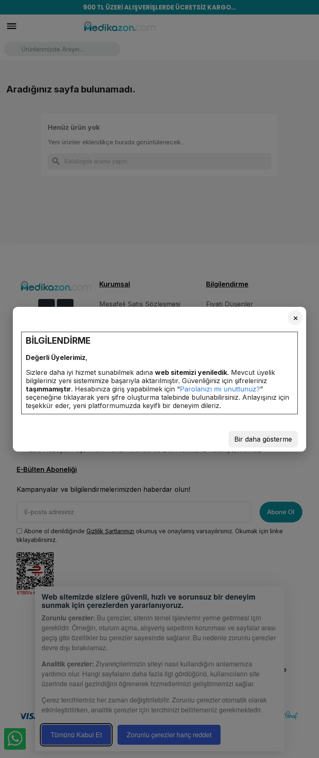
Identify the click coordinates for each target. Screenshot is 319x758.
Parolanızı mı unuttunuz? (220, 389)
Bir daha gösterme (263, 439)
